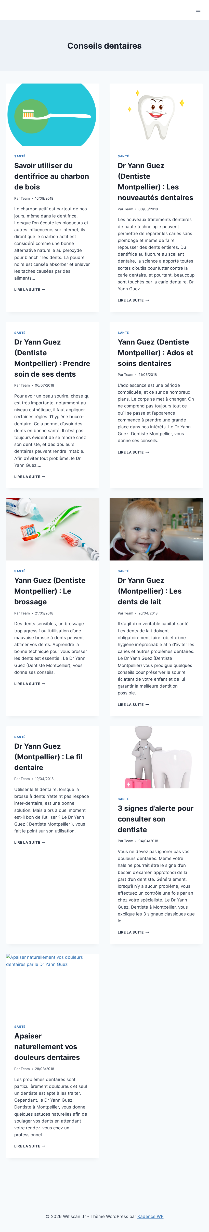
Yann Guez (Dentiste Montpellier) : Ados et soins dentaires (155, 353)
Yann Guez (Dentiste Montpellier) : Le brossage (50, 591)
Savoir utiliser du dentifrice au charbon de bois (51, 176)
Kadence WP (150, 1216)
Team (25, 198)
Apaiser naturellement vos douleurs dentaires (47, 1047)
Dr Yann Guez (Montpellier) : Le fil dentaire (48, 757)
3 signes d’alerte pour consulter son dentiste (155, 819)
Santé (19, 156)
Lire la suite (29, 290)
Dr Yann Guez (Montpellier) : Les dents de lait (150, 591)
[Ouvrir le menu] (198, 10)
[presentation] (52, 115)
